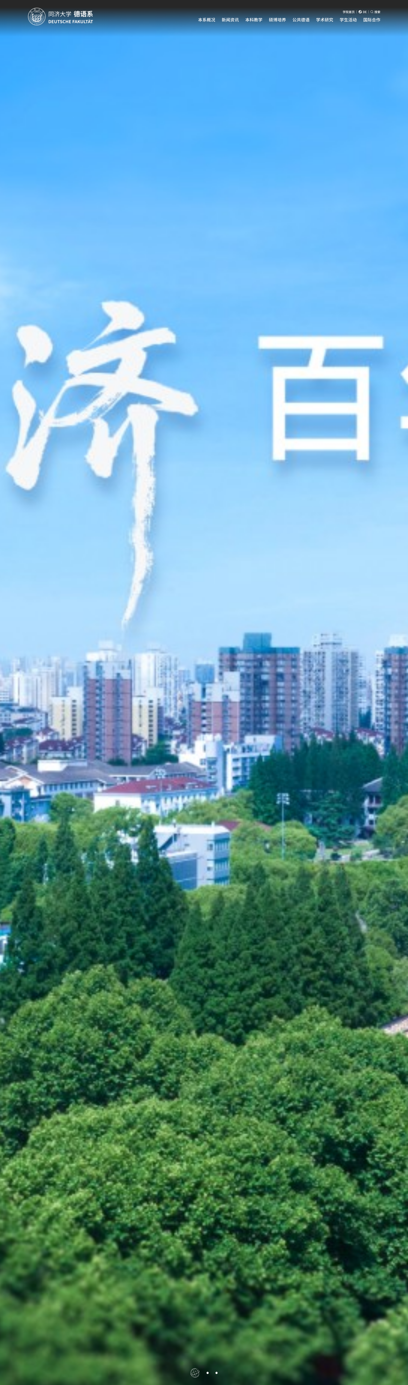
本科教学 (253, 19)
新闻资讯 (230, 19)
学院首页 (349, 12)
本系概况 (206, 19)
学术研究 (324, 19)
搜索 (377, 12)
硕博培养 (277, 19)
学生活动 (348, 19)
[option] (204, 692)
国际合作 (371, 19)
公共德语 (301, 19)
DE (365, 12)
